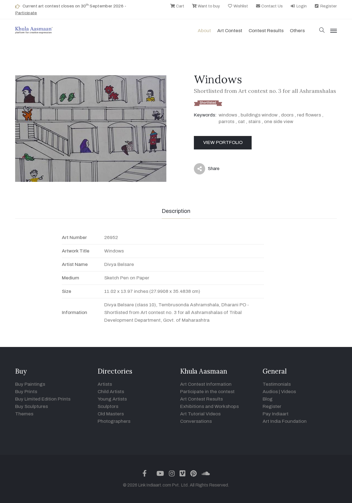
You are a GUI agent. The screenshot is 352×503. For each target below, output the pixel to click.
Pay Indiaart (275, 413)
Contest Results (266, 30)
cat (241, 121)
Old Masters (111, 413)
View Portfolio (223, 142)
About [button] (204, 30)
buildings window (259, 115)
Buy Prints (26, 391)
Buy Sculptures (31, 406)
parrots (226, 121)
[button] (322, 30)
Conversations (196, 421)
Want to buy (208, 6)
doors (287, 115)
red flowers (309, 115)
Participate (26, 13)
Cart (179, 6)
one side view (278, 121)
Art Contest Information (206, 384)
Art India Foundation (285, 421)
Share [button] (209, 169)
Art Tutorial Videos (200, 413)
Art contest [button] (229, 30)
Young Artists (112, 399)
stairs (254, 121)
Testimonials (277, 384)
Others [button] (297, 30)
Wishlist (240, 6)
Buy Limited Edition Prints (42, 399)
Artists (105, 384)
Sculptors (108, 406)
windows (228, 115)
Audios (270, 391)
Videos (288, 391)
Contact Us (271, 6)
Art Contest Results (201, 399)
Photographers (114, 421)
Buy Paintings (30, 384)
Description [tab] (176, 211)
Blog (268, 399)
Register (328, 6)
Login (301, 6)
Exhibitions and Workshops (209, 406)
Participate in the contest (207, 391)
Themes (24, 413)
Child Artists (111, 391)
